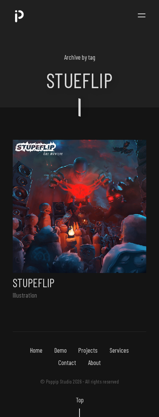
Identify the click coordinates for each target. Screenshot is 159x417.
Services (119, 350)
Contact (67, 362)
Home (36, 350)
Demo (60, 350)
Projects (88, 350)
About (94, 362)
